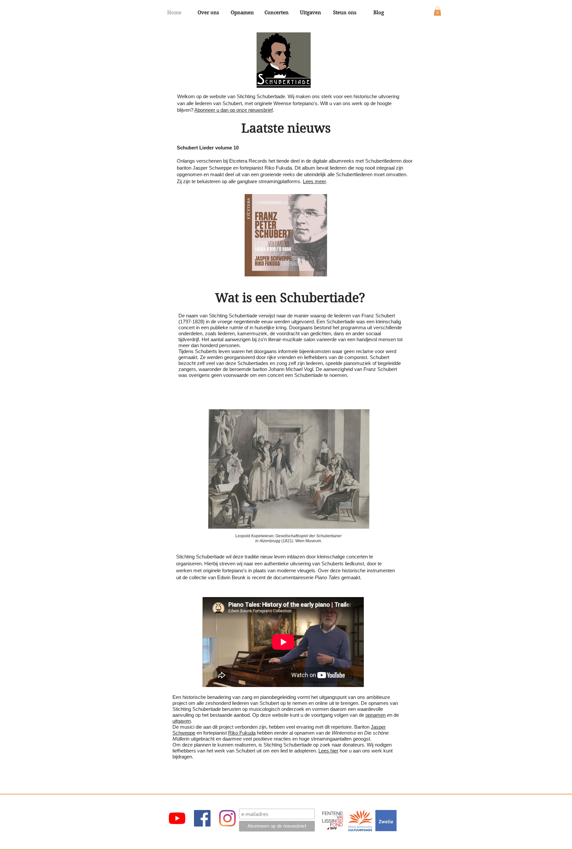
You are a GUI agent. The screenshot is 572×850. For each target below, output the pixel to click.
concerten (357, 556)
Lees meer (314, 181)
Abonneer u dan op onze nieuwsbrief (233, 110)
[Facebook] (202, 818)
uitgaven (181, 721)
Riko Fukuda (242, 733)
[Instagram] (227, 818)
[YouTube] (177, 818)
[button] (437, 11)
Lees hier (328, 750)
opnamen (375, 715)
